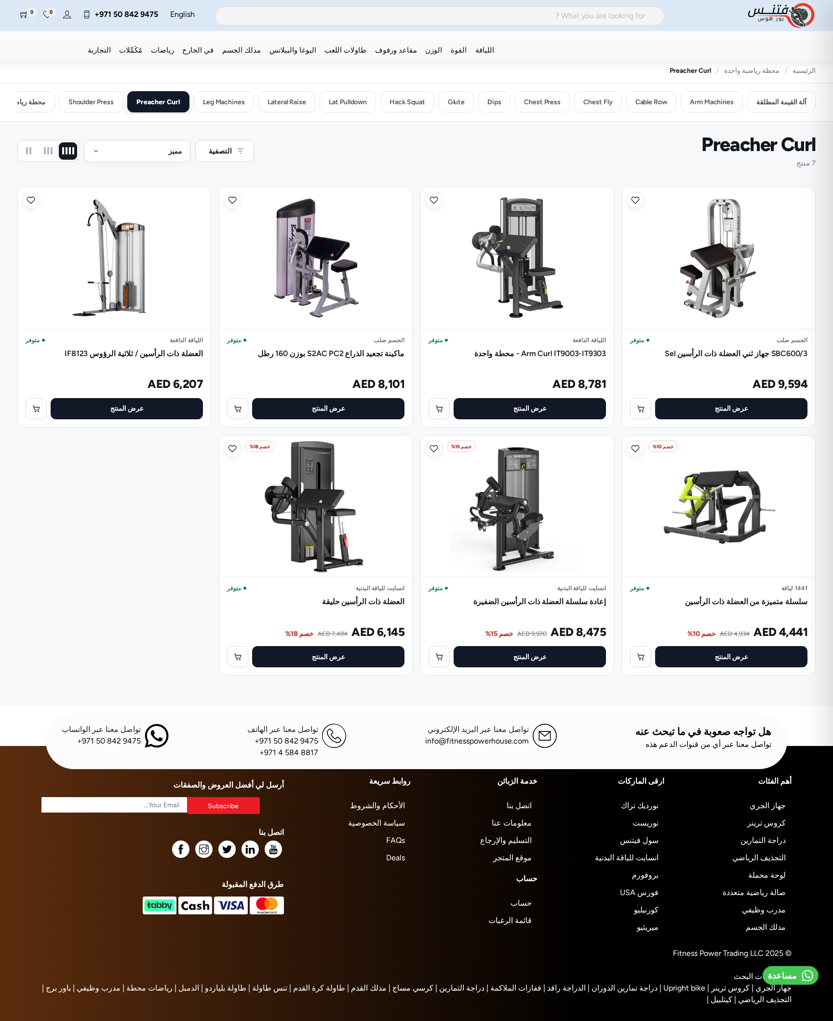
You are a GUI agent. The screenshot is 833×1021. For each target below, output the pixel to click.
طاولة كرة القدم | (317, 988)
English (182, 14)
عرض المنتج (731, 408)
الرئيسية (804, 70)
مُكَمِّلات (130, 50)
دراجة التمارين (763, 840)
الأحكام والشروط (377, 805)
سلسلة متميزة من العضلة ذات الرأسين (746, 601)
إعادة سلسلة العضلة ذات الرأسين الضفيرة (539, 601)
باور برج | (56, 988)
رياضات (162, 50)
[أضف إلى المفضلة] (635, 200)
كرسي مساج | (411, 988)
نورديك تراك (639, 805)
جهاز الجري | (772, 988)
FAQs (395, 840)
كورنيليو (646, 909)
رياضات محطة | (147, 988)
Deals (395, 857)
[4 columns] (68, 151)
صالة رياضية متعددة (754, 892)
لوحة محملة (767, 875)
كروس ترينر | (728, 988)
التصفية (220, 151)
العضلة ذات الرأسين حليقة (363, 601)
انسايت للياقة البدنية (626, 857)
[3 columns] (48, 151)
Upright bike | (682, 988)
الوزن (433, 50)
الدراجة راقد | (564, 988)
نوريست (645, 823)
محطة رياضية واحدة (751, 70)
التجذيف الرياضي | (763, 999)
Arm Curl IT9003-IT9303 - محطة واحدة (540, 353)
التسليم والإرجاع (506, 840)
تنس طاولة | (267, 988)
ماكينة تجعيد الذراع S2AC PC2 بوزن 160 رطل (331, 353)
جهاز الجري (768, 805)
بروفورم (645, 875)
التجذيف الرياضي (759, 857)
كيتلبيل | (719, 999)
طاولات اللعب (345, 50)
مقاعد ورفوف (396, 50)
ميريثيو (647, 927)
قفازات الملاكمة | (513, 988)
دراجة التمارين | (459, 988)
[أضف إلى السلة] (640, 408)
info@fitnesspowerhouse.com (477, 740)
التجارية (99, 50)
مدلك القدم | (367, 988)
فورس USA (639, 892)
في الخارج (198, 50)
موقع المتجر (512, 857)
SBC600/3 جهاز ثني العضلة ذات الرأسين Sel (736, 353)
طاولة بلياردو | (223, 988)
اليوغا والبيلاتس (292, 50)
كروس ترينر (766, 823)
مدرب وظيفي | (97, 988)
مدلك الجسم (241, 50)
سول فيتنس (639, 840)
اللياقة (484, 50)
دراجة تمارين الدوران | (623, 988)
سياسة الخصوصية (376, 823)
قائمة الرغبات (510, 920)
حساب (521, 903)
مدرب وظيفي (764, 909)
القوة (459, 50)
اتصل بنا (519, 805)
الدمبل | (187, 988)
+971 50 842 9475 (124, 14)
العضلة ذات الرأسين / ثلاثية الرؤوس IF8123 (134, 353)
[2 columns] (28, 151)
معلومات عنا (512, 823)
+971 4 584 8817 (288, 752)
